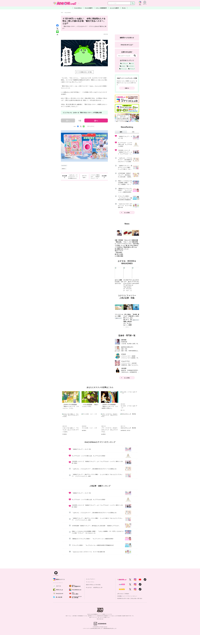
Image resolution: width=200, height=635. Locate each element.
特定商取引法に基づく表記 (123, 598)
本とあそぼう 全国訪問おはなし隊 (94, 587)
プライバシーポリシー (132, 596)
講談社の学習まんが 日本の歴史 (93, 584)
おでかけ (123, 66)
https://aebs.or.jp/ (100, 618)
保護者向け (64, 168)
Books (124, 8)
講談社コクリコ (118, 318)
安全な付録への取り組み (136, 598)
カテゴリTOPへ (84, 176)
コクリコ (127, 327)
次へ (96, 120)
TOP (62, 12)
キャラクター (64, 165)
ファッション (124, 68)
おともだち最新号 (114, 8)
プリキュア (132, 68)
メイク (132, 63)
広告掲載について (121, 596)
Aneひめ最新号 (89, 8)
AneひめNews (78, 8)
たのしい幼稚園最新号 (101, 8)
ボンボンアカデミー (90, 579)
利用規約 (127, 593)
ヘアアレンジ (125, 63)
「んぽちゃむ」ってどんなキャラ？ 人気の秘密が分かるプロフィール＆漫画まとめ (72, 176)
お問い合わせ (120, 593)
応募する (127, 88)
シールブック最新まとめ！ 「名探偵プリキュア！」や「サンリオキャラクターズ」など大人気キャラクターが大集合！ (95, 176)
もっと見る (127, 212)
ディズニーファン (90, 582)
